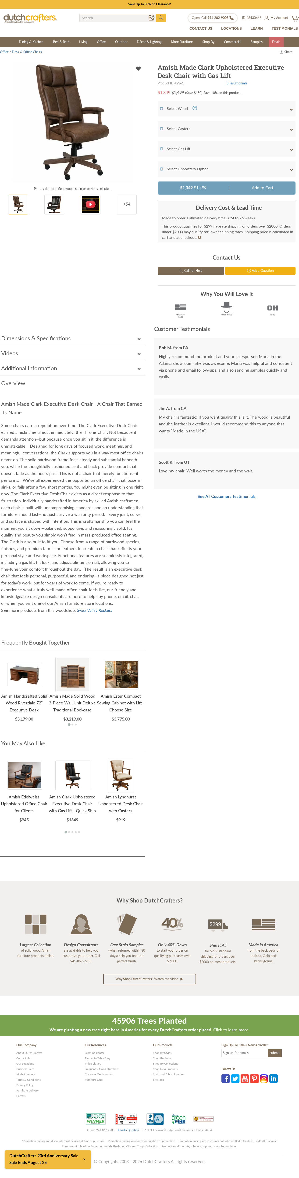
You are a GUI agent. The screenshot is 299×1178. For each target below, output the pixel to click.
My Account (279, 18)
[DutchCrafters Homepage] (30, 18)
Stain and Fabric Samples (168, 1074)
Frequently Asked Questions (102, 1069)
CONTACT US (200, 28)
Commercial (232, 42)
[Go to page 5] (79, 832)
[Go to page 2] (72, 724)
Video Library (93, 1063)
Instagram (264, 1078)
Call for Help (192, 270)
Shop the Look (162, 1058)
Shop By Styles (162, 1052)
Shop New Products (165, 1069)
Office (101, 42)
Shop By (208, 42)
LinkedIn (273, 1078)
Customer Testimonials (99, 1074)
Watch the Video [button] (147, 979)
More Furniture (182, 42)
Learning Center (94, 1052)
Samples (257, 42)
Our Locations (25, 1063)
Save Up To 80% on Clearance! (149, 4)
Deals (276, 42)
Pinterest (254, 1078)
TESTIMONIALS (285, 28)
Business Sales (25, 1069)
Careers (20, 1096)
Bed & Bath (61, 42)
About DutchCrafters (29, 1052)
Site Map (158, 1079)
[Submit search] (161, 18)
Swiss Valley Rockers (94, 611)
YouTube (245, 1078)
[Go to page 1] (69, 724)
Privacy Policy (24, 1085)
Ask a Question (262, 270)
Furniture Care (94, 1079)
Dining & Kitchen (31, 42)
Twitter (235, 1078)
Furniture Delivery (27, 1090)
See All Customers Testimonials (227, 497)
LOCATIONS (231, 28)
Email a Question (128, 1130)
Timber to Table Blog (97, 1058)
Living (83, 42)
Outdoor (121, 42)
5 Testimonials (237, 83)
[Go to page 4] (76, 832)
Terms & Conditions (28, 1079)
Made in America (26, 1074)
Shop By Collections (165, 1063)
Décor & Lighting (149, 42)
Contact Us (23, 1058)
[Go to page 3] (76, 724)
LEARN (257, 28)
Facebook (225, 1078)
